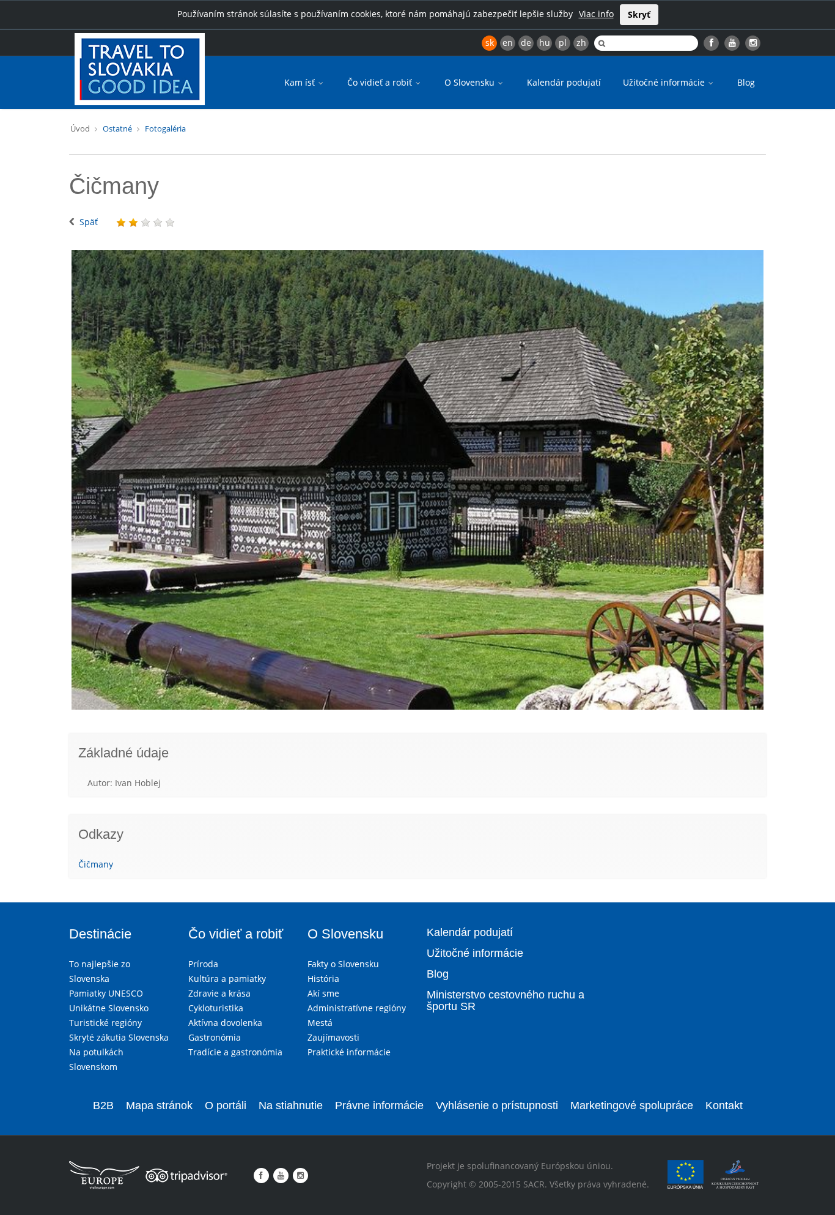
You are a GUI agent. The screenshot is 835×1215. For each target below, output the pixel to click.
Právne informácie (379, 1105)
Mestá (320, 1022)
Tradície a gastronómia (235, 1052)
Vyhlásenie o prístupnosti (497, 1105)
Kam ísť (300, 82)
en (507, 42)
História (323, 978)
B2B (103, 1105)
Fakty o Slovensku (343, 964)
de (526, 42)
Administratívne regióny (356, 1008)
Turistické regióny (105, 1022)
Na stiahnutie (291, 1105)
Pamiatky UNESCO (106, 993)
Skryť (639, 14)
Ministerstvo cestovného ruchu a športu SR (505, 1001)
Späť (88, 222)
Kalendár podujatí (564, 82)
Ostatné (117, 128)
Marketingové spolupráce (631, 1105)
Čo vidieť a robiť (380, 82)
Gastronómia (214, 1037)
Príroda (203, 964)
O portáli (225, 1105)
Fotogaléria (165, 128)
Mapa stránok (159, 1105)
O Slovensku (470, 82)
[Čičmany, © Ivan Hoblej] (417, 480)
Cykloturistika (215, 1008)
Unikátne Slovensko (109, 1008)
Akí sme (323, 993)
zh (581, 42)
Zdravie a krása (219, 993)
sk (489, 42)
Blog (746, 82)
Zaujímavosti (333, 1037)
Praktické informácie (349, 1052)
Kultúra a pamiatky (227, 978)
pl (563, 42)
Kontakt (724, 1105)
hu (544, 42)
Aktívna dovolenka (225, 1022)
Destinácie (100, 934)
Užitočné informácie (665, 82)
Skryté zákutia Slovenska (119, 1037)
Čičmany (95, 864)
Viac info (596, 14)
